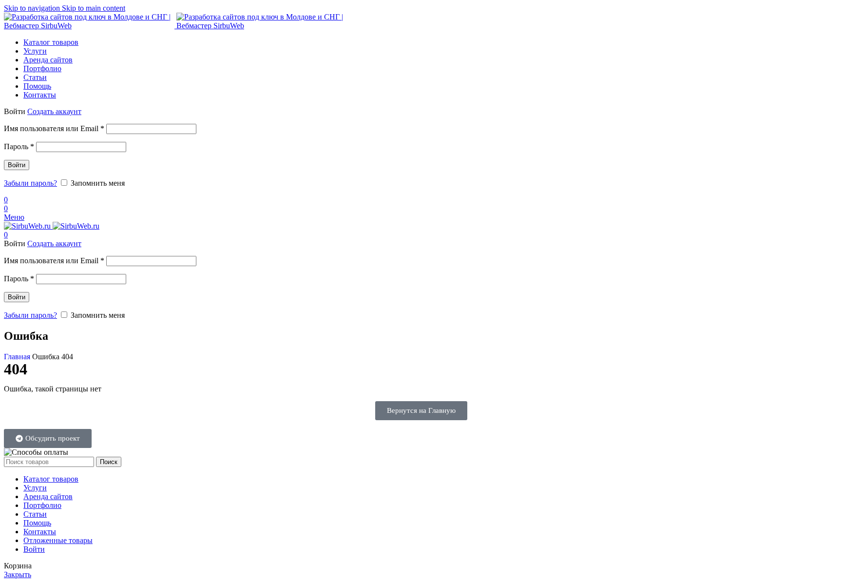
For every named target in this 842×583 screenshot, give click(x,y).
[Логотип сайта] (90, 25)
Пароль (19, 146)
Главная (18, 356)
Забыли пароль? (30, 183)
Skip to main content (93, 8)
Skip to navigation (33, 8)
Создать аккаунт (54, 111)
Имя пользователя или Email (54, 128)
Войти (16, 165)
